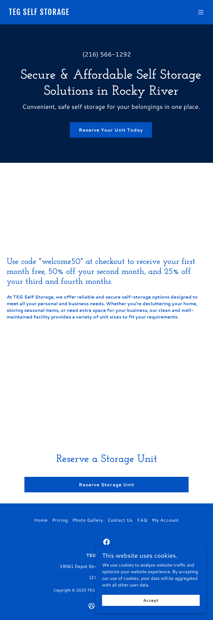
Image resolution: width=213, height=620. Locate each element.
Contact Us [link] (120, 520)
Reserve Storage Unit (106, 484)
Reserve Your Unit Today (111, 130)
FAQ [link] (142, 520)
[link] (39, 13)
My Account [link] (165, 520)
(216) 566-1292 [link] (106, 54)
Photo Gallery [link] (87, 520)
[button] (200, 12)
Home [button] (41, 520)
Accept (151, 600)
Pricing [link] (60, 520)
